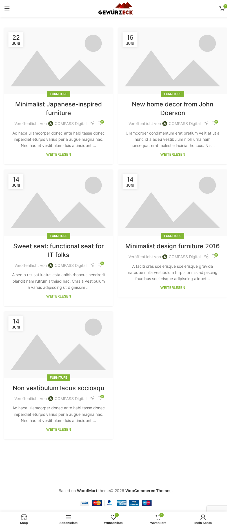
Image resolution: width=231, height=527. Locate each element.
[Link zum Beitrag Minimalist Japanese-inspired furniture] (58, 61)
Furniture (58, 94)
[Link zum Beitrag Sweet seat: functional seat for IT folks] (58, 203)
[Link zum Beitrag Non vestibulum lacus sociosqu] (58, 345)
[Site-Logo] (115, 8)
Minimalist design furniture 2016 (172, 246)
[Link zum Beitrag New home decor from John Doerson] (172, 61)
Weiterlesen (58, 154)
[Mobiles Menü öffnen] (7, 8)
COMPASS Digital (70, 123)
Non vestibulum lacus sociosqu (58, 388)
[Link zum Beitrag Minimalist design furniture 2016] (172, 203)
